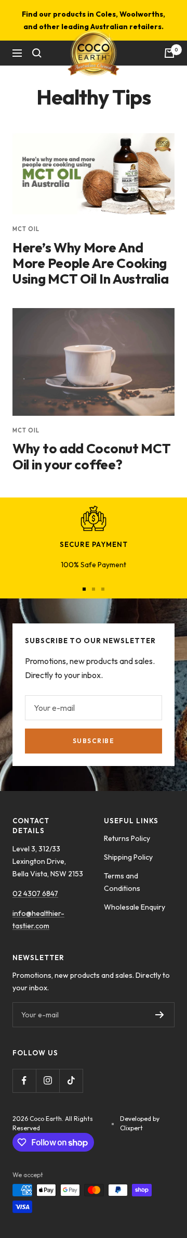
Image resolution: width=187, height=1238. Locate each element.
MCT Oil (25, 229)
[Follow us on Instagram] (47, 1080)
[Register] (159, 1014)
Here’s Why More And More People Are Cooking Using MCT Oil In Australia (90, 263)
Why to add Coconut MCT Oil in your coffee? (91, 456)
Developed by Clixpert (139, 1123)
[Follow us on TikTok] (71, 1080)
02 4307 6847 (35, 893)
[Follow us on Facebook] (24, 1080)
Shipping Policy (128, 857)
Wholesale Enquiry (134, 907)
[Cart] (169, 53)
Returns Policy (127, 838)
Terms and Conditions (122, 882)
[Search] (37, 53)
